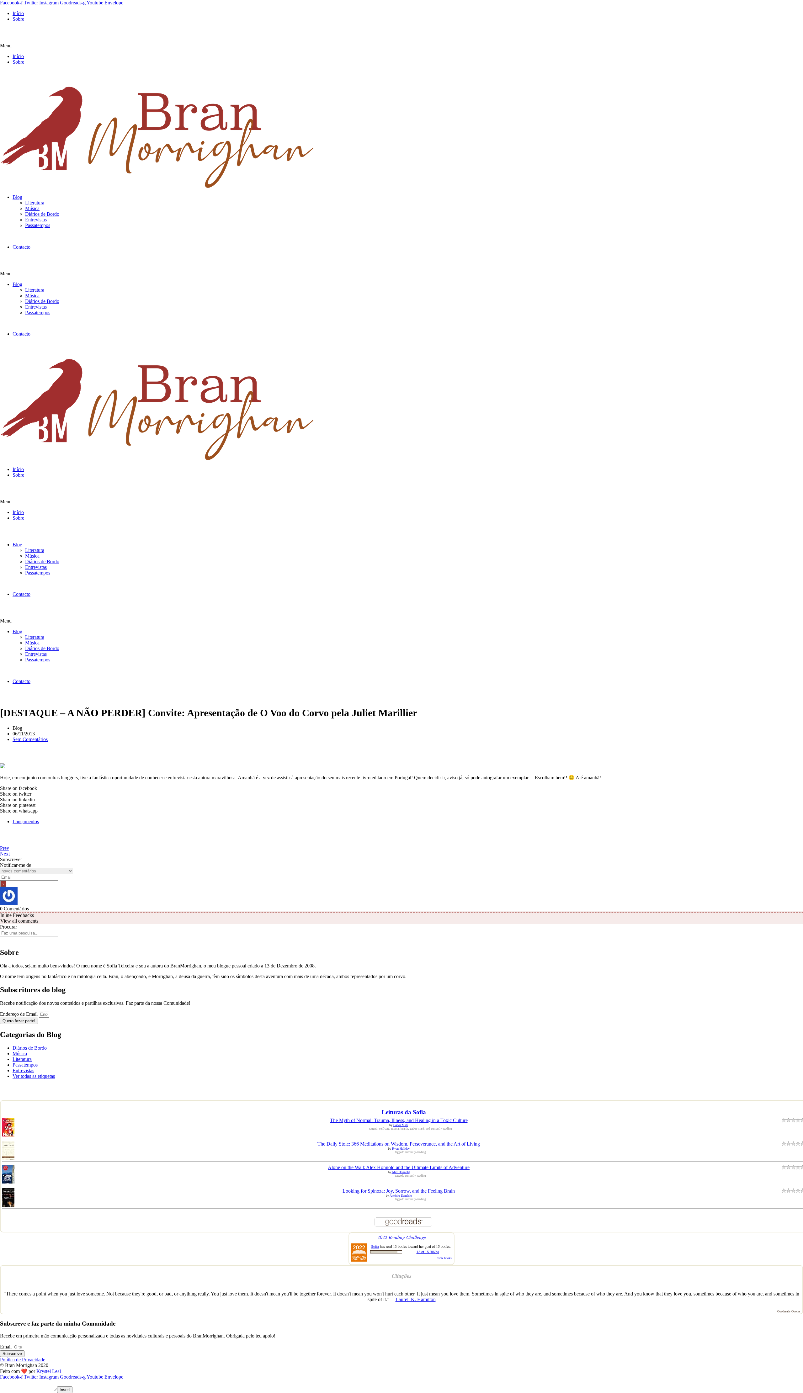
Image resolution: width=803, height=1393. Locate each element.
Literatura (34, 202)
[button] (401, 46)
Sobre (18, 19)
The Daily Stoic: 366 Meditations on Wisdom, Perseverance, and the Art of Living (398, 1144)
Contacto (21, 247)
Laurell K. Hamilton (416, 1299)
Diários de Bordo (42, 214)
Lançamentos (26, 821)
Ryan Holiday (401, 1148)
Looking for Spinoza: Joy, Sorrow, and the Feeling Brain (399, 1191)
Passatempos (37, 225)
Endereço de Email (19, 1014)
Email (6, 1346)
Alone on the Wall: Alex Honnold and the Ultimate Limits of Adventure (399, 1167)
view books (444, 1258)
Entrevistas (36, 219)
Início (18, 13)
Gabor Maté (400, 1125)
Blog (17, 197)
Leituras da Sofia (404, 1112)
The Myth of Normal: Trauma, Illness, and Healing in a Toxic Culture (399, 1120)
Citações (402, 1276)
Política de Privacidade (22, 1359)
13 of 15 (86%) (428, 1252)
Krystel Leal (48, 1371)
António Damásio (401, 1195)
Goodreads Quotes (788, 1311)
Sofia (375, 1246)
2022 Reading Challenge (401, 1237)
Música (32, 208)
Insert (65, 1389)
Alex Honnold (401, 1172)
